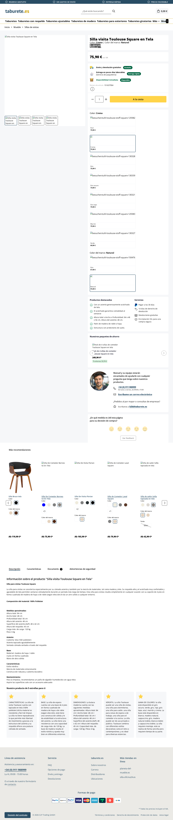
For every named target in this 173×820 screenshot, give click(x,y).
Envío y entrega (55, 774)
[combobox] (96, 11)
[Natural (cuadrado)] (143, 515)
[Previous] (92, 353)
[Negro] (16, 503)
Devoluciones (54, 778)
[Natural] (11, 513)
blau (147, 525)
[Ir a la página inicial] (17, 11)
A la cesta (138, 99)
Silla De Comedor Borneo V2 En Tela (52, 497)
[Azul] (44, 505)
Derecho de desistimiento (128, 815)
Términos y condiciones (105, 815)
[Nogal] (16, 513)
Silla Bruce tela (15, 496)
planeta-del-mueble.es (125, 770)
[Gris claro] (148, 505)
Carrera (94, 769)
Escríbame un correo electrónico (135, 394)
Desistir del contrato (17, 815)
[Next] (163, 353)
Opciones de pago (56, 769)
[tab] (15, 569)
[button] (92, 89)
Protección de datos (149, 815)
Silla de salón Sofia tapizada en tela (149, 497)
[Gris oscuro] (87, 503)
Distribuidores (98, 774)
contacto (11, 784)
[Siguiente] (167, 21)
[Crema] (49, 505)
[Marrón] (125, 505)
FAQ (50, 765)
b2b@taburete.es (138, 406)
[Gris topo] (59, 505)
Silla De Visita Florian (84, 496)
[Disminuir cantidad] (92, 99)
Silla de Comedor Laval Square (117, 497)
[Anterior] (8, 503)
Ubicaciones (97, 778)
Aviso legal (163, 815)
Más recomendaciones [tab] (20, 449)
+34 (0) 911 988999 (127, 387)
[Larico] (95, 46)
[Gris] (54, 505)
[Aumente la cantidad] (106, 99)
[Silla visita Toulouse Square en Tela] (45, 74)
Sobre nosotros (98, 765)
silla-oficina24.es (128, 777)
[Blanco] (44, 521)
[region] (86, 503)
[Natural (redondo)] (148, 515)
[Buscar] (113, 11)
